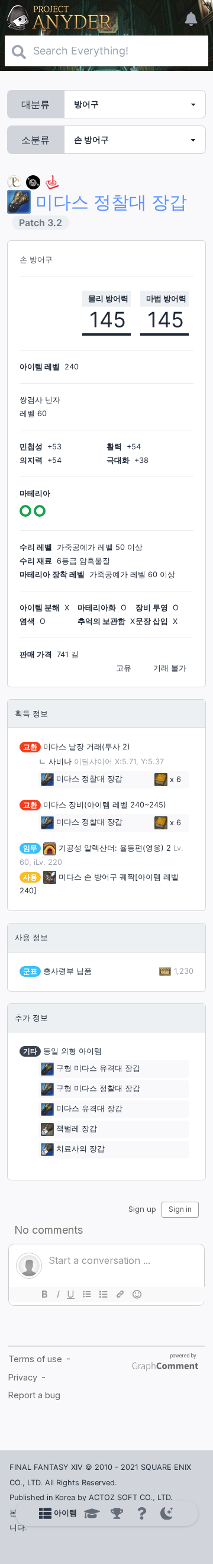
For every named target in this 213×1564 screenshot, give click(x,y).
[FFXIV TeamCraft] (14, 181)
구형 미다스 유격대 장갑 (98, 1068)
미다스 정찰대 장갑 (89, 779)
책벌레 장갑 (76, 1129)
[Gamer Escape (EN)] (52, 181)
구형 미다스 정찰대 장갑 (98, 1088)
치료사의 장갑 (80, 1149)
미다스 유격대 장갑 (89, 1109)
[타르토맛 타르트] (33, 181)
